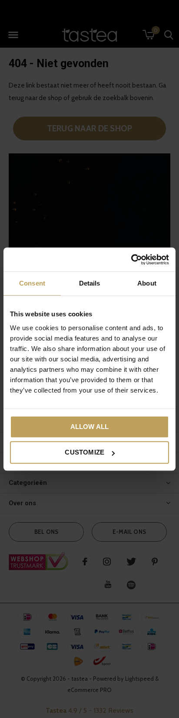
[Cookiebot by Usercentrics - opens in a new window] (131, 259)
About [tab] (146, 283)
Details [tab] (89, 283)
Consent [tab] (32, 283)
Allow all (89, 426)
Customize (84, 452)
